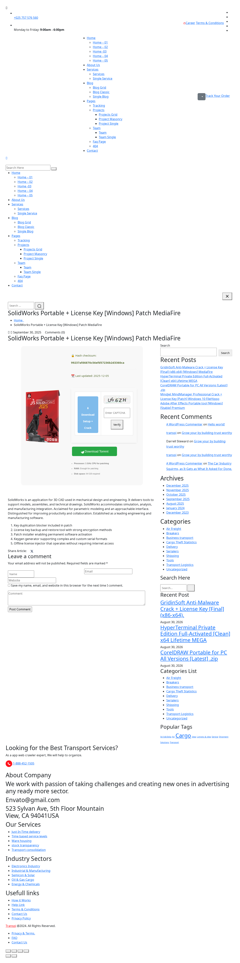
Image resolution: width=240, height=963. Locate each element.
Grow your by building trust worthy (207, 433)
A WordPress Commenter (184, 424)
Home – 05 (100, 60)
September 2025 (178, 499)
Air (173, 736)
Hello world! (216, 424)
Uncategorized (176, 569)
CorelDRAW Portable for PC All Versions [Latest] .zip (193, 655)
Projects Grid (108, 114)
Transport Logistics (180, 565)
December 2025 (177, 485)
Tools (170, 560)
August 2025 (175, 503)
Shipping (172, 556)
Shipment (223, 736)
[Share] (20, 950)
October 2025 (176, 494)
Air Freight (173, 529)
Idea (194, 736)
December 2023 (177, 513)
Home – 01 (100, 42)
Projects (98, 110)
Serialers (172, 551)
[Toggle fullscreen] (14, 950)
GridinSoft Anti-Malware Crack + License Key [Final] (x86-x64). (192, 608)
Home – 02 (100, 47)
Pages (91, 101)
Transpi (11, 926)
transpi (171, 433)
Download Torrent (96, 451)
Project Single (108, 123)
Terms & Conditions (210, 23)
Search (165, 345)
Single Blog (101, 96)
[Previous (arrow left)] (8, 955)
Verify (117, 424)
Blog (90, 83)
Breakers (172, 533)
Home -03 (99, 51)
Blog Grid (99, 87)
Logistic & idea (204, 736)
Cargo (183, 735)
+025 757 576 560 (26, 18)
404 (95, 146)
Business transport (179, 538)
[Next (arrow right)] (14, 955)
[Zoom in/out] (8, 950)
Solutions (164, 742)
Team (96, 128)
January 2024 (175, 508)
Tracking (99, 105)
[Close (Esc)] (26, 950)
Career (190, 23)
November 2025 (177, 490)
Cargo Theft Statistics (181, 542)
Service (215, 736)
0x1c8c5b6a (165, 736)
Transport (174, 742)
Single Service (102, 78)
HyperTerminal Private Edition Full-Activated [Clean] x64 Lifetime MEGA (195, 633)
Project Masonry (110, 119)
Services (92, 69)
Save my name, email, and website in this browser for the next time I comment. (67, 585)
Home (91, 38)
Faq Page (99, 142)
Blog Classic (101, 92)
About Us (93, 65)
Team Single (107, 137)
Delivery (172, 547)
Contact (92, 151)
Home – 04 (100, 56)
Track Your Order (218, 96)
